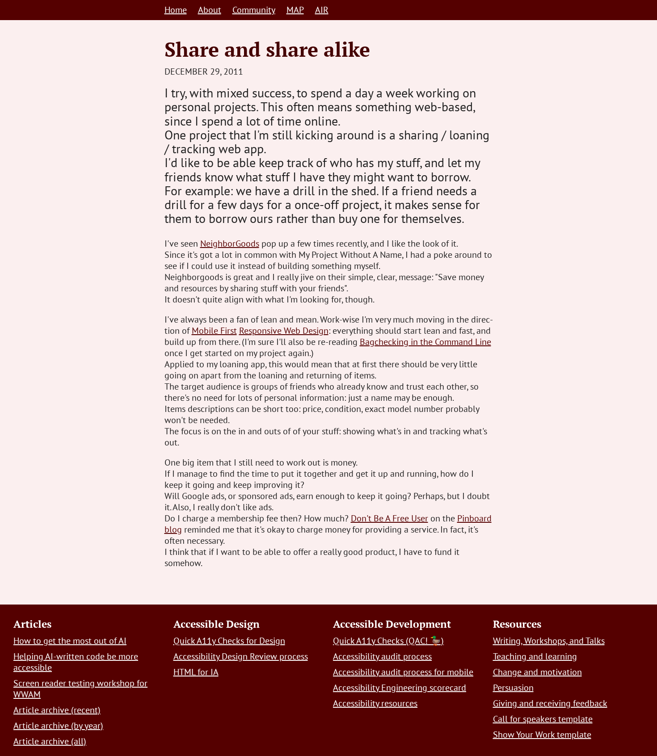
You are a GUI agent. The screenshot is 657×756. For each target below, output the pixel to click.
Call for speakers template (543, 719)
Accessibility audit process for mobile (403, 672)
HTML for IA (196, 672)
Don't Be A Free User (389, 518)
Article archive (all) (49, 741)
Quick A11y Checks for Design (229, 641)
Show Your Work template (542, 734)
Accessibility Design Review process (240, 656)
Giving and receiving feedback (550, 703)
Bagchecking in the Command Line (425, 342)
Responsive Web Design (283, 330)
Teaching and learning (535, 656)
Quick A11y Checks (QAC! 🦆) (388, 641)
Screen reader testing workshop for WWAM (80, 688)
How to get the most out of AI (69, 641)
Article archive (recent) (57, 710)
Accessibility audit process (382, 656)
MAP (295, 10)
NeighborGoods (229, 243)
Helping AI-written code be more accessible (75, 662)
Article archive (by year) (58, 725)
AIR (321, 10)
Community (253, 10)
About (209, 10)
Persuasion (513, 687)
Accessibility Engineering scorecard (399, 687)
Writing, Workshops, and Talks (549, 641)
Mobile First (214, 330)
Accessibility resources (375, 703)
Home (175, 10)
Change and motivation (537, 672)
